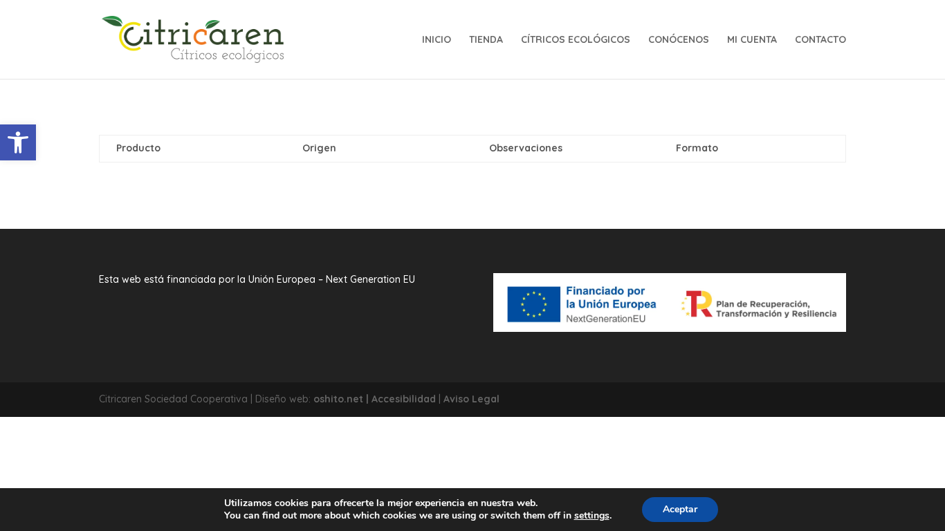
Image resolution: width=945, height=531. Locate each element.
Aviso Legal (471, 399)
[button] (18, 142)
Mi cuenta (752, 40)
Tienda (486, 40)
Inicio (436, 40)
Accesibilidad (403, 399)
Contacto (820, 40)
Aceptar (680, 509)
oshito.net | (342, 399)
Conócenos (678, 40)
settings (591, 516)
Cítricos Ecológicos (575, 40)
